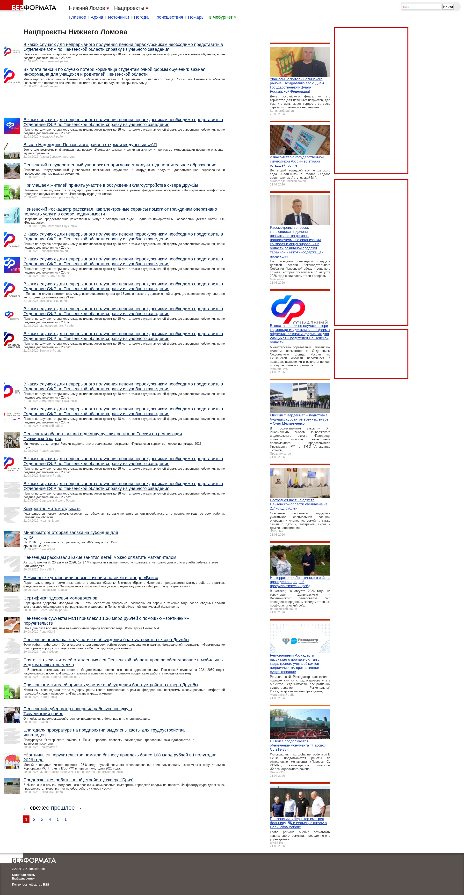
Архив (97, 17)
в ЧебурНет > (222, 17)
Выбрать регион (23, 878)
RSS (46, 884)
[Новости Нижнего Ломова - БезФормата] (29, 6)
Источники (118, 17)
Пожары (196, 17)
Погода (141, 17)
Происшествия (168, 17)
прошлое (63, 807)
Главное (77, 17)
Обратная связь (23, 875)
